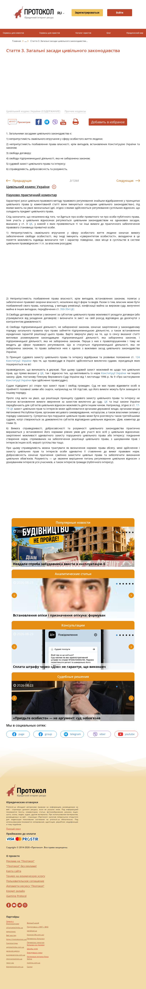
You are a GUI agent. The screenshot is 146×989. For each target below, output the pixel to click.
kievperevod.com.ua (14, 967)
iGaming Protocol (16, 896)
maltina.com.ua (33, 963)
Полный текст (13, 828)
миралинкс (11, 931)
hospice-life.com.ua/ (35, 935)
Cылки (29, 967)
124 (137, 357)
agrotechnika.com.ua (15, 947)
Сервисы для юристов (49, 33)
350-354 (64, 309)
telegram (75, 734)
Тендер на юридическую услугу (25, 876)
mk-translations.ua (14, 959)
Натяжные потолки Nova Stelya (38, 957)
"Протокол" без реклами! (21, 866)
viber (103, 734)
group (48, 734)
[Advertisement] (76, 83)
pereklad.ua (32, 931)
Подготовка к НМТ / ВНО (37, 927)
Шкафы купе (32, 949)
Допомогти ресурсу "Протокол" (25, 886)
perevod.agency (13, 951)
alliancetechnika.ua (14, 927)
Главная (17, 40)
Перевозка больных (36, 938)
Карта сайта (13, 871)
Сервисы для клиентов (13, 33)
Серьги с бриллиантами (12, 922)
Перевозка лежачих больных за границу (36, 943)
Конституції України (19, 360)
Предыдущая (22, 181)
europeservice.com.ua (15, 955)
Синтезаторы (12, 943)
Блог (109, 33)
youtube (130, 734)
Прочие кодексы (75, 111)
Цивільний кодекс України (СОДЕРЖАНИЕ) (33, 111)
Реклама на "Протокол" (20, 861)
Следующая (124, 181)
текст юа (10, 963)
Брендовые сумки (34, 952)
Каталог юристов (83, 33)
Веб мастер (11, 935)
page (21, 734)
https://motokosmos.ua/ (16, 939)
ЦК (30, 223)
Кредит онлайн (15, 891)
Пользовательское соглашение (25, 881)
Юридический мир (134, 33)
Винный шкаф (33, 923)
